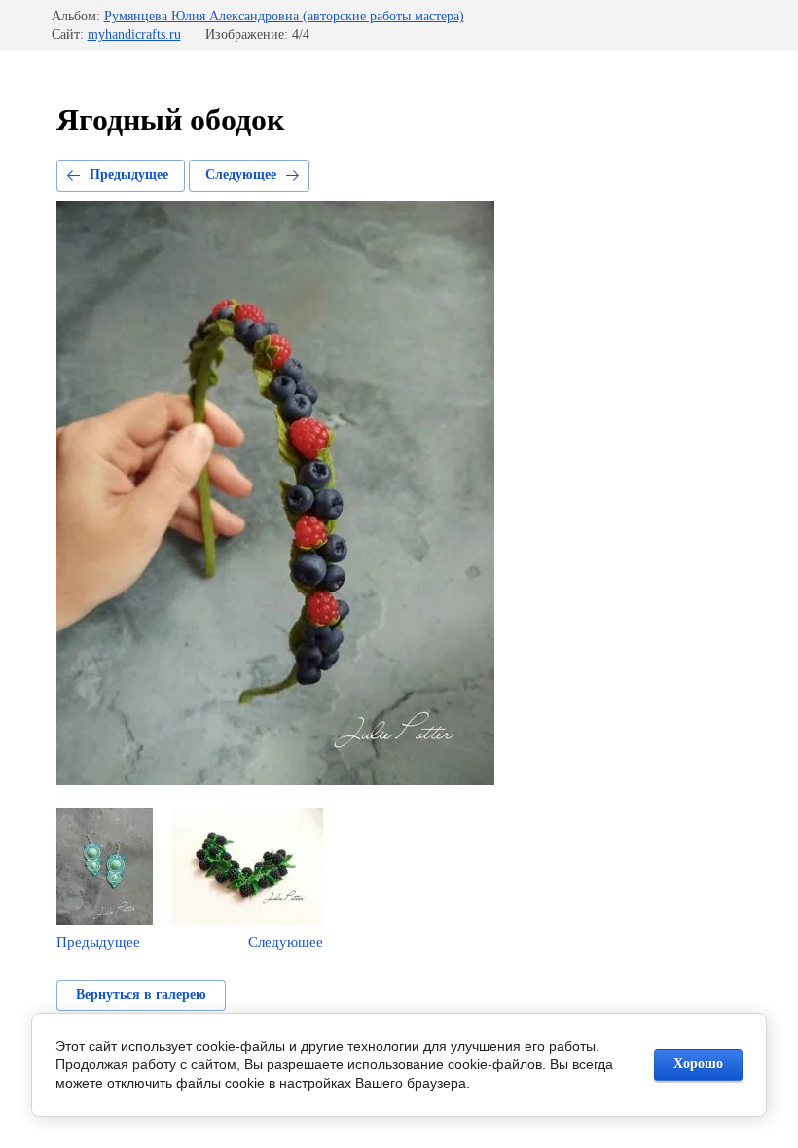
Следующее (240, 174)
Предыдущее (129, 174)
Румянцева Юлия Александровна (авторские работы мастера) (284, 16)
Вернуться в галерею (141, 994)
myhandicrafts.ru (134, 34)
